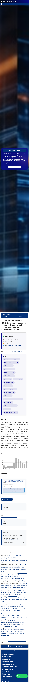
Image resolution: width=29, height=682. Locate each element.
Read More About (15, 167)
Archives (8, 314)
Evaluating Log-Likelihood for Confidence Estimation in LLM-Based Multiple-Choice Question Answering (13, 590)
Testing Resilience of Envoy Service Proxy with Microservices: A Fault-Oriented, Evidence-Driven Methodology (14, 629)
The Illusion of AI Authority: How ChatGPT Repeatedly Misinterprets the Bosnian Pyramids (13, 622)
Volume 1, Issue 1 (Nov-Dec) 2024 (9, 316)
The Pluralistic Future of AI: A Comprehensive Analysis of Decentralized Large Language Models (13, 565)
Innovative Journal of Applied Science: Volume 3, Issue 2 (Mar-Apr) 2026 (14, 560)
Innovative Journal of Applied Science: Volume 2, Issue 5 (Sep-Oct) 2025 (14, 569)
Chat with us (22, 676)
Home (3, 314)
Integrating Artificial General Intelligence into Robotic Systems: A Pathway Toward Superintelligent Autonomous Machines (13, 557)
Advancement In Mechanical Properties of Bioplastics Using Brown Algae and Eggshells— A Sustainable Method (14, 606)
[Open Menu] (1, 4)
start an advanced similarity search (17, 641)
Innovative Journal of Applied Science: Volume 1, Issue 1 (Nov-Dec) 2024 (14, 599)
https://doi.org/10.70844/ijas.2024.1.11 (13, 351)
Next (25, 638)
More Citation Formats (8, 542)
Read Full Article (7, 499)
